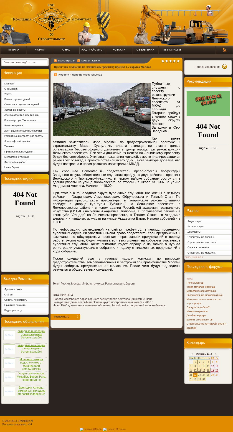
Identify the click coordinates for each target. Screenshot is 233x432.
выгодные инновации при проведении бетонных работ (31, 334)
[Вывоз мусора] (208, 115)
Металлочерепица (197, 311)
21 (191, 374)
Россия (65, 283)
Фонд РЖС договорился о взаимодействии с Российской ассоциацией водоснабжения (109, 305)
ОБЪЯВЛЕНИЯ (145, 49)
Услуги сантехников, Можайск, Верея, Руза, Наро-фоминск (31, 376)
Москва (76, 283)
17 (204, 370)
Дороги (130, 283)
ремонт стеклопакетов (200, 319)
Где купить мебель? (198, 307)
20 (216, 370)
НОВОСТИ (119, 49)
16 (199, 370)
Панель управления (207, 67)
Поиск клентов (195, 282)
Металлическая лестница (201, 291)
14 (191, 370)
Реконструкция (114, 283)
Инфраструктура (93, 283)
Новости (63, 74)
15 (195, 370)
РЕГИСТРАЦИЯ (172, 49)
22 (195, 374)
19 (212, 370)
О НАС (66, 49)
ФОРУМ (39, 49)
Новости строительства (87, 74)
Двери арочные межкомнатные (205, 295)
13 (216, 366)
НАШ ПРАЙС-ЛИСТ (92, 49)
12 (212, 366)
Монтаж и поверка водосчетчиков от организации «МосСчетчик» (31, 364)
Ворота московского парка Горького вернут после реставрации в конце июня (102, 299)
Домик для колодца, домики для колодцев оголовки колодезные (31, 391)
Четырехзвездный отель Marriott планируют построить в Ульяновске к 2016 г (103, 302)
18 (208, 370)
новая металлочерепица (201, 286)
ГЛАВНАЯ (13, 49)
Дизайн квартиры (196, 315)
